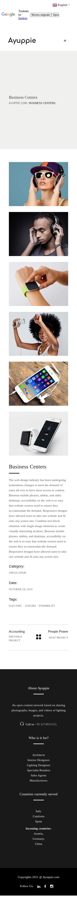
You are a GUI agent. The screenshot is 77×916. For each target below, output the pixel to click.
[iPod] (38, 334)
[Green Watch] (38, 284)
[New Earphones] (38, 234)
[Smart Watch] (38, 434)
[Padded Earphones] (38, 184)
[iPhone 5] (38, 384)
